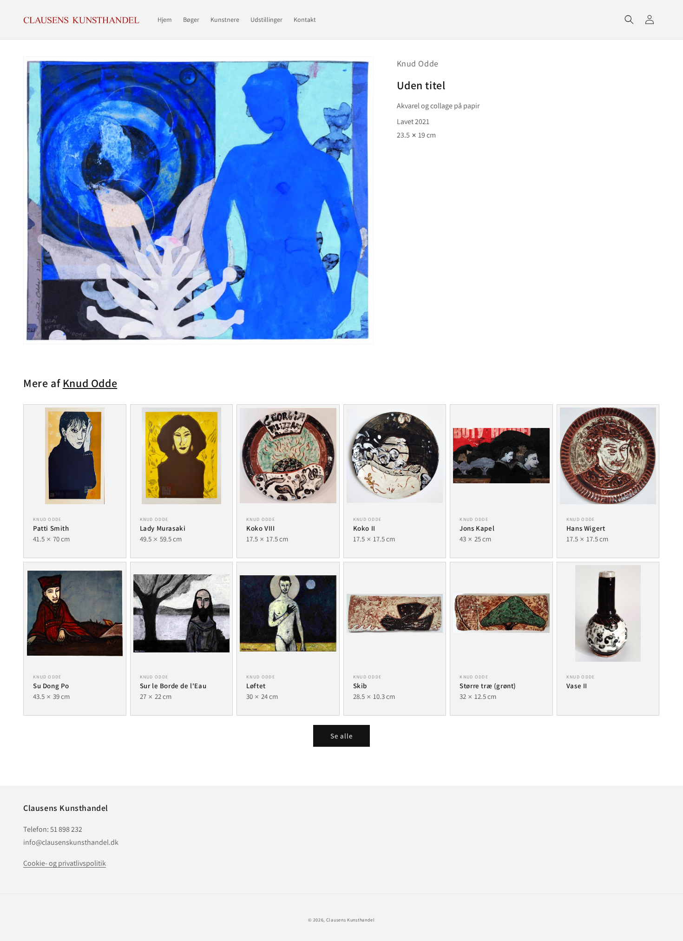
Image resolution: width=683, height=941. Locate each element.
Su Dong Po (51, 685)
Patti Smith (51, 528)
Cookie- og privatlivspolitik (64, 863)
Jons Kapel (477, 528)
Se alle (341, 735)
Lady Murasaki (163, 528)
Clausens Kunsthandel (350, 920)
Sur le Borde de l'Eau (173, 685)
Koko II (364, 528)
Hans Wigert (585, 528)
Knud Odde (418, 63)
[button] (629, 19)
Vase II (576, 685)
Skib (360, 685)
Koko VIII (260, 528)
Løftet (256, 685)
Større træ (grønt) (488, 685)
